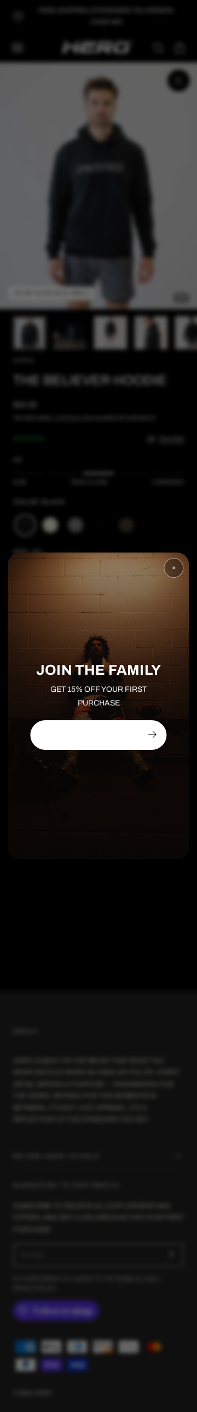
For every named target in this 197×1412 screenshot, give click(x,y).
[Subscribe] (152, 734)
